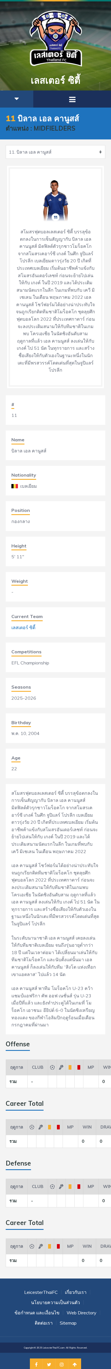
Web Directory (81, 1312)
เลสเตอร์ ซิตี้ (23, 627)
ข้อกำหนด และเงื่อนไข (37, 1312)
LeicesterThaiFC (41, 1292)
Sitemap (68, 1323)
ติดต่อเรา (44, 1323)
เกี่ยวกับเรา (76, 1292)
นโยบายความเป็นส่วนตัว (55, 1302)
